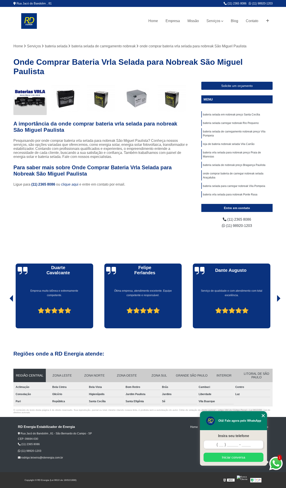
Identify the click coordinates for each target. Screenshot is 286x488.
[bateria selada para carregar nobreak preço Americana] (65, 98)
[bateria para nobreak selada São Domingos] (136, 98)
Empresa (173, 21)
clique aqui (69, 184)
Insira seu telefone (233, 436)
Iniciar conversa (233, 457)
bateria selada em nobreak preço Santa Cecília (231, 114)
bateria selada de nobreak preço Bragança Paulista (234, 165)
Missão (193, 21)
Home (153, 21)
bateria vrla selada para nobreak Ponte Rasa (230, 194)
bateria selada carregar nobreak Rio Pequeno (231, 123)
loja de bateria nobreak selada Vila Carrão (228, 144)
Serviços (213, 21)
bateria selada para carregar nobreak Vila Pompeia (234, 186)
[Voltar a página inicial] (29, 21)
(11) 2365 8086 (236, 3)
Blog (234, 21)
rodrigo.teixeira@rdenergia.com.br (42, 457)
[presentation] (5, 315)
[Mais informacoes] (268, 21)
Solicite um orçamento (237, 86)
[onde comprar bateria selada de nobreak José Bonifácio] (171, 98)
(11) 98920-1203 (262, 3)
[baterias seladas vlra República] (30, 98)
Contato (252, 21)
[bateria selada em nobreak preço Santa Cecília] (101, 98)
